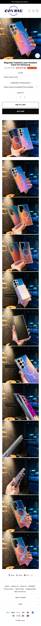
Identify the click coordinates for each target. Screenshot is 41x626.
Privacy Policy (8, 589)
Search (7, 586)
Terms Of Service (20, 591)
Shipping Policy (31, 589)
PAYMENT (31, 586)
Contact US (15, 586)
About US (23, 586)
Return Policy (19, 589)
